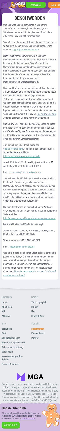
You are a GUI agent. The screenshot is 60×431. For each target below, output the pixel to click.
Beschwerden (37, 328)
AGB (4, 333)
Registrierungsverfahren (13, 342)
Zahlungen (7, 328)
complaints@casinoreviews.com (25, 172)
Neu (33, 311)
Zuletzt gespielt (38, 302)
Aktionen (6, 316)
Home (5, 302)
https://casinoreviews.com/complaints (21, 156)
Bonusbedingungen (11, 338)
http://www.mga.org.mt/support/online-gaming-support (29, 218)
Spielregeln (7, 351)
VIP (3, 311)
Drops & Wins (37, 316)
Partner (34, 338)
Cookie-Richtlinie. (28, 419)
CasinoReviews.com (46, 114)
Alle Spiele (7, 307)
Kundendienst (37, 333)
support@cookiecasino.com (25, 49)
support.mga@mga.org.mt (22, 246)
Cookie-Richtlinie (10, 364)
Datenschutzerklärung (12, 347)
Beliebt (34, 307)
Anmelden (35, 4)
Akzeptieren (10, 425)
